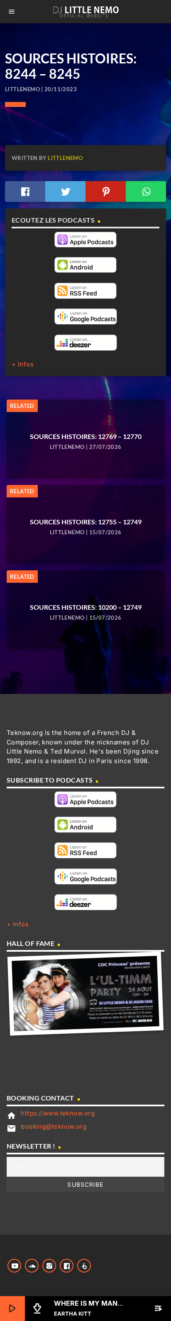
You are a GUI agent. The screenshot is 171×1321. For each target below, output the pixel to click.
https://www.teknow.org (58, 1113)
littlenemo (65, 158)
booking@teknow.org (53, 1126)
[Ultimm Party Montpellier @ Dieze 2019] (85, 993)
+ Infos (23, 364)
